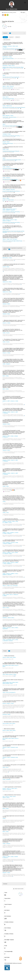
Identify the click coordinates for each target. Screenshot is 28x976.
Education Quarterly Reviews (8, 88)
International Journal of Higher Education (10, 179)
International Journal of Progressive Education (11, 77)
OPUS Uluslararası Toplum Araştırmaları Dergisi (11, 125)
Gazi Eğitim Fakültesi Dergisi (8, 143)
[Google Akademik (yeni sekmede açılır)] (3, 15)
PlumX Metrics (7, 69)
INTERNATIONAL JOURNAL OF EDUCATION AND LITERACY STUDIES (13, 68)
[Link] (23, 49)
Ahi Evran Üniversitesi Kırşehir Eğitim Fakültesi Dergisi (12, 240)
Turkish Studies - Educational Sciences (9, 117)
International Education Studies (8, 98)
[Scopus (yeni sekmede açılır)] (5, 15)
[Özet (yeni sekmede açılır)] (15, 49)
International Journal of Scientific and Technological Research (14, 107)
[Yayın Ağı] (20, 894)
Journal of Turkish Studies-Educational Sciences (11, 191)
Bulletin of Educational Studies (8, 58)
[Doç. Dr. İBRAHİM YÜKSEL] (11, 4)
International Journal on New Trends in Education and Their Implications (13, 232)
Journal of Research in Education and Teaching (11, 135)
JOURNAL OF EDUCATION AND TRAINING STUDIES (12, 159)
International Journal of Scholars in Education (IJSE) (12, 48)
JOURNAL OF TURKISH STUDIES (8, 200)
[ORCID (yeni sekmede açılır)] (8, 15)
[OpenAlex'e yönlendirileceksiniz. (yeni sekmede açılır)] (24, 68)
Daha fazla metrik (19, 888)
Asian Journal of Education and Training (10, 168)
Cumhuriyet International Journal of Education (11, 151)
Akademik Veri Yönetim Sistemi (9, 12)
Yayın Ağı (9, 26)
